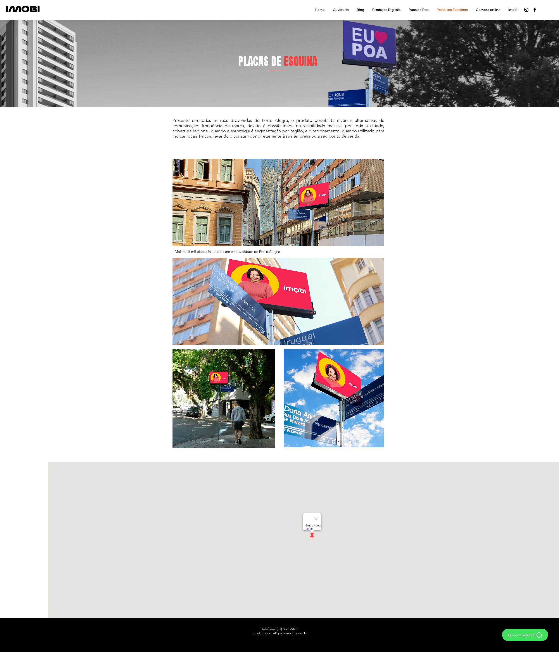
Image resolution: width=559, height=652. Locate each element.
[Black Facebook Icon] (534, 9)
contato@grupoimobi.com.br (284, 633)
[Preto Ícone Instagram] (526, 9)
